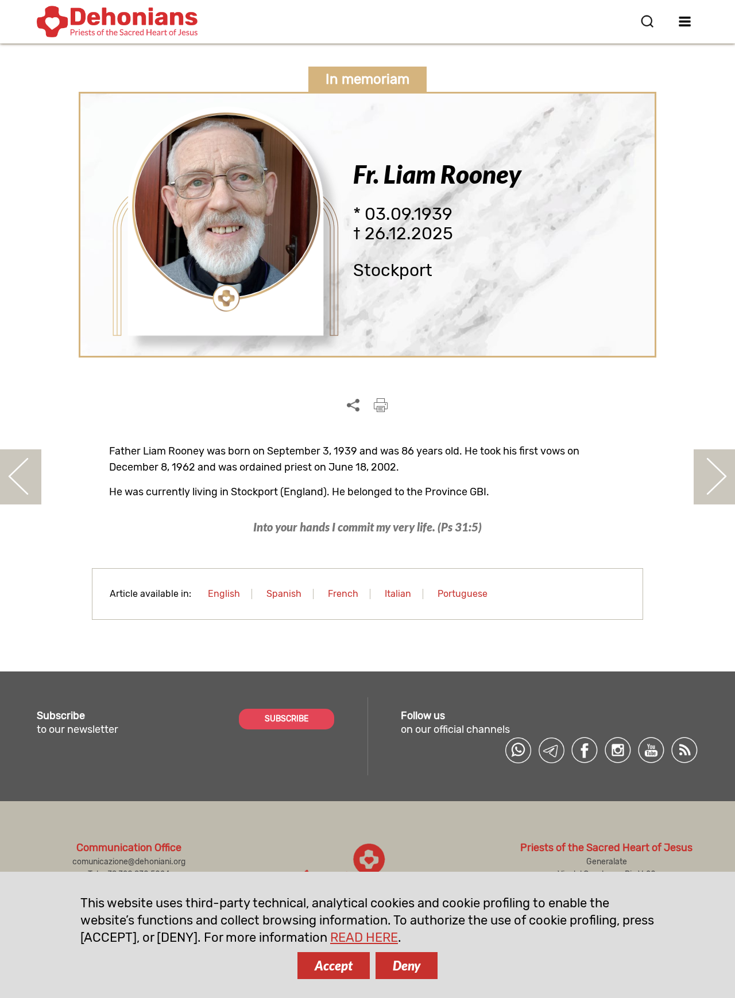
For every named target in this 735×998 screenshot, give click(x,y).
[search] (647, 21)
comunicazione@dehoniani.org (128, 862)
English (224, 593)
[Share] (353, 406)
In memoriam (367, 79)
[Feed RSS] (684, 750)
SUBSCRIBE (286, 719)
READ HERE (364, 937)
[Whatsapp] (518, 750)
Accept (334, 965)
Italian (398, 593)
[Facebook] (584, 750)
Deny (406, 965)
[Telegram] (551, 750)
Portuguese (463, 593)
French (343, 593)
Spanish (283, 593)
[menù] (685, 21)
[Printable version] (380, 405)
